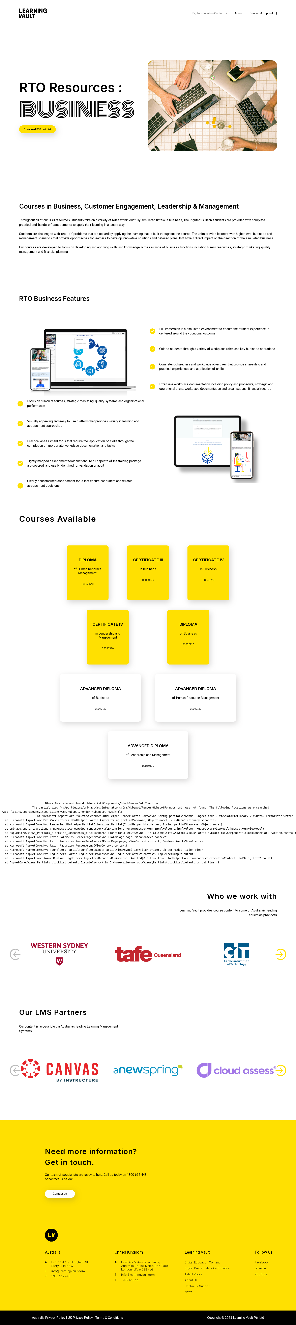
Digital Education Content (209, 13)
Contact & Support (261, 13)
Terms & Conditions (109, 1318)
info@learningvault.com (68, 1271)
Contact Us (60, 1193)
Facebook (262, 1262)
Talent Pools (193, 1274)
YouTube (261, 1274)
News (189, 1292)
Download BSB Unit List (37, 129)
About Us (191, 1280)
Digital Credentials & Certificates (207, 1268)
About (239, 13)
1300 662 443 (60, 1276)
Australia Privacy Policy (48, 1318)
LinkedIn (260, 1268)
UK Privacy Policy (80, 1318)
